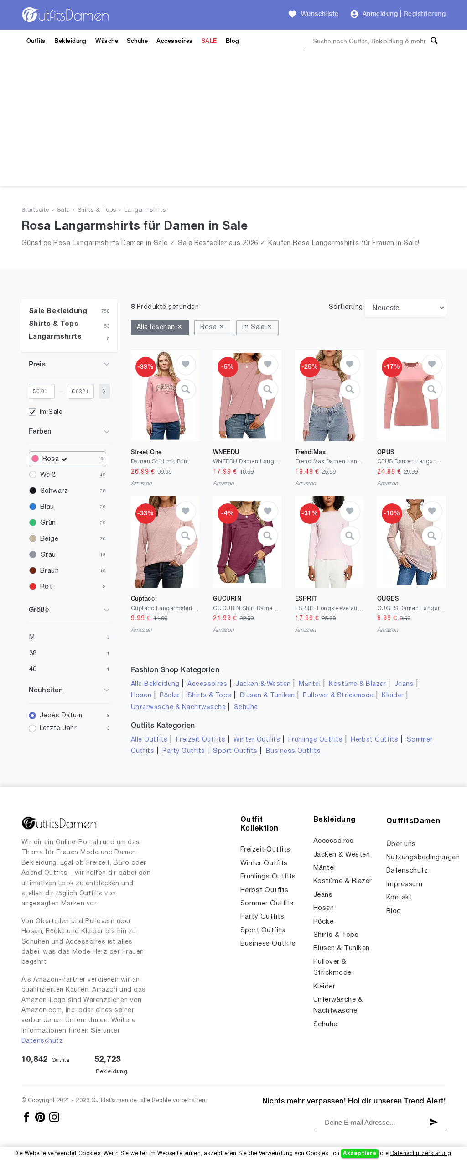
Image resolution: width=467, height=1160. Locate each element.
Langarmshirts (145, 210)
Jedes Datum (61, 716)
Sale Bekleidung (58, 311)
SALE (209, 41)
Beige (49, 539)
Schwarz (54, 491)
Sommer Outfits (267, 903)
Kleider (393, 696)
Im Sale (51, 412)
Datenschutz (42, 1041)
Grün (48, 523)
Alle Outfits (149, 740)
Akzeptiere (359, 1153)
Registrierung (425, 14)
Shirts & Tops (97, 210)
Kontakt (399, 897)
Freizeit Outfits (201, 740)
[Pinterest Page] (41, 1116)
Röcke (169, 696)
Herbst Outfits (375, 740)
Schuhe (137, 41)
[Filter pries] (104, 391)
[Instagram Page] (54, 1116)
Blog (232, 41)
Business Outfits (293, 751)
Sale (63, 210)
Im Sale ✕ (257, 327)
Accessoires (174, 41)
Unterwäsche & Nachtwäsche (178, 708)
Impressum (404, 884)
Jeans (404, 684)
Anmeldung (380, 14)
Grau (48, 555)
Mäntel (310, 684)
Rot (46, 587)
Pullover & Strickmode (338, 696)
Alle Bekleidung (155, 684)
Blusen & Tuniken (267, 696)
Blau (47, 507)
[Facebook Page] (27, 1116)
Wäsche (106, 41)
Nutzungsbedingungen (423, 857)
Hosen (141, 696)
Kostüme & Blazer (357, 684)
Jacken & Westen (263, 684)
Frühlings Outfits (315, 740)
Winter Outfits (257, 740)
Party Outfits (183, 751)
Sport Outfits (235, 751)
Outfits (36, 41)
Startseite (35, 210)
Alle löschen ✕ (160, 327)
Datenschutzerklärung (420, 1153)
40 (33, 669)
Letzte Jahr (58, 729)
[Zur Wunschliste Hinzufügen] (186, 365)
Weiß (48, 475)
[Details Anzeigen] (186, 389)
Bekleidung (70, 41)
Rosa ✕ (212, 327)
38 (33, 653)
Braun (49, 571)
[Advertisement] (233, 122)
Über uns (401, 844)
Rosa (50, 459)
